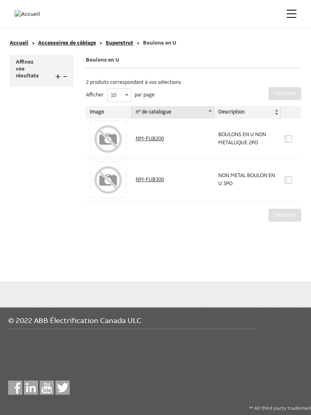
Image (97, 112)
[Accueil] (27, 13)
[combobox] (119, 95)
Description (231, 112)
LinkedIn (31, 388)
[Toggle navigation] (291, 14)
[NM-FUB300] (108, 180)
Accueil (19, 43)
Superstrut (119, 43)
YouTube (47, 388)
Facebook (15, 388)
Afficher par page (120, 95)
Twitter (62, 388)
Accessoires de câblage (67, 43)
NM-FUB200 (150, 138)
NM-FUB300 (150, 179)
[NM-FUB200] (108, 139)
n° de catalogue (153, 112)
